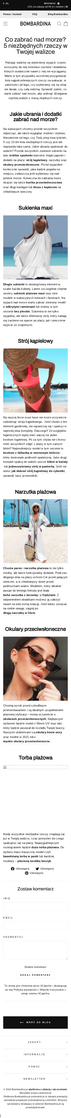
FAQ (34, 14)
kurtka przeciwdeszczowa (44, 182)
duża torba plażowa (45, 847)
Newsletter (34, 1079)
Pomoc (35, 1066)
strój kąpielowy (36, 160)
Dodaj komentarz (35, 975)
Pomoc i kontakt (12, 14)
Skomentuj (13, 937)
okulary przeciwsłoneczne (21, 164)
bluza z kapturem (45, 187)
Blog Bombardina (58, 14)
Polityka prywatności (26, 989)
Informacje (34, 1054)
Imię (6, 898)
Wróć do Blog (38, 1022)
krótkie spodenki (21, 155)
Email (8, 918)
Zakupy (34, 1042)
